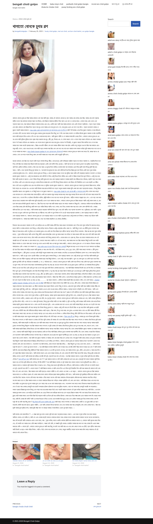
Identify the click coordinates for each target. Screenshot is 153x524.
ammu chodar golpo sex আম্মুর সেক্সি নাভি (122, 82)
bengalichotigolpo (21, 31)
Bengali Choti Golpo (32, 521)
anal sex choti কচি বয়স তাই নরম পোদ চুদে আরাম (123, 150)
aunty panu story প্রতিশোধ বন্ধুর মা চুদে (121, 304)
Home (15, 19)
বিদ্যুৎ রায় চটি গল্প (69, 316)
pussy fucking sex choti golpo (73, 7)
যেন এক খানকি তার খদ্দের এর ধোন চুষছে (53, 461)
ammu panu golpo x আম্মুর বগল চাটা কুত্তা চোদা (124, 123)
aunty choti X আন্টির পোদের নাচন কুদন (120, 256)
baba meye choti (56, 4)
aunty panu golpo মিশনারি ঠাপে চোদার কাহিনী (122, 292)
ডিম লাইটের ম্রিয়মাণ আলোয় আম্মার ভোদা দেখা (84, 461)
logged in (31, 487)
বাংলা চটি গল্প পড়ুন (24, 359)
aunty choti (112, 245)
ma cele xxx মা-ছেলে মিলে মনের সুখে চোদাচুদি (52, 246)
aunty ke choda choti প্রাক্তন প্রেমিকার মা (122, 280)
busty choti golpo (51, 31)
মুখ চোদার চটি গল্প (127, 4)
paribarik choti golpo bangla (77, 4)
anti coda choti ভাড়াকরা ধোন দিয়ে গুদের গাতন (122, 176)
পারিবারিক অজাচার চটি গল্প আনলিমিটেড (23, 461)
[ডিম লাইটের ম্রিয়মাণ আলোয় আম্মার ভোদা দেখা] (86, 452)
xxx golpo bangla (88, 31)
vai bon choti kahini (74, 31)
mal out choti (62, 31)
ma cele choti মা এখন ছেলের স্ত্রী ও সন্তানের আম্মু (69, 191)
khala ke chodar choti (50, 7)
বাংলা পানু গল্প (115, 4)
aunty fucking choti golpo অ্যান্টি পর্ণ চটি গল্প (123, 268)
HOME (44, 4)
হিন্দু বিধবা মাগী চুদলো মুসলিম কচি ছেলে (44, 402)
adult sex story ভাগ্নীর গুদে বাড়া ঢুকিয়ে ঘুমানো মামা (124, 40)
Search (110, 19)
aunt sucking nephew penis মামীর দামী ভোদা (123, 233)
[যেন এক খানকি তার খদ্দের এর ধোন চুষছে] (56, 452)
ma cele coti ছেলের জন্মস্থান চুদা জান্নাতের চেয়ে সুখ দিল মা (48, 130)
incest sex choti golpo (100, 4)
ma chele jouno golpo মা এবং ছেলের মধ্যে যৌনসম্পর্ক (45, 151)
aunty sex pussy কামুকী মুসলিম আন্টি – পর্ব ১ (122, 315)
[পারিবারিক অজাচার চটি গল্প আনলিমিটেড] (26, 452)
